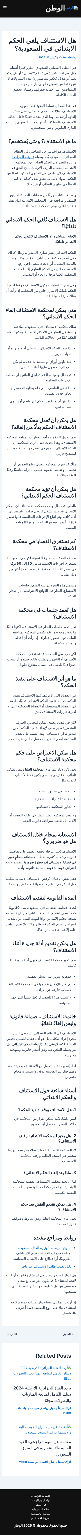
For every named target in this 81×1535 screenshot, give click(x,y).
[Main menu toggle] (4, 7)
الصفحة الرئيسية (40, 1496)
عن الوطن (40, 1504)
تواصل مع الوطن (41, 1500)
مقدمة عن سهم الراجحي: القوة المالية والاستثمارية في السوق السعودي (45, 1447)
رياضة (44, 1408)
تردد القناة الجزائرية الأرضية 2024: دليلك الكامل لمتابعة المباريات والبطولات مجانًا (41, 1394)
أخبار (53, 1408)
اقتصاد (44, 1461)
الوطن (55, 7)
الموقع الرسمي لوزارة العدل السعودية (45, 1248)
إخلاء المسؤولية (40, 1509)
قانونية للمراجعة (23, 157)
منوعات (34, 1408)
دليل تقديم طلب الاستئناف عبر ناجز (46, 1266)
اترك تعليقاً (64, 1408)
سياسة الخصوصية (40, 1513)
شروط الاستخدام (40, 1518)
